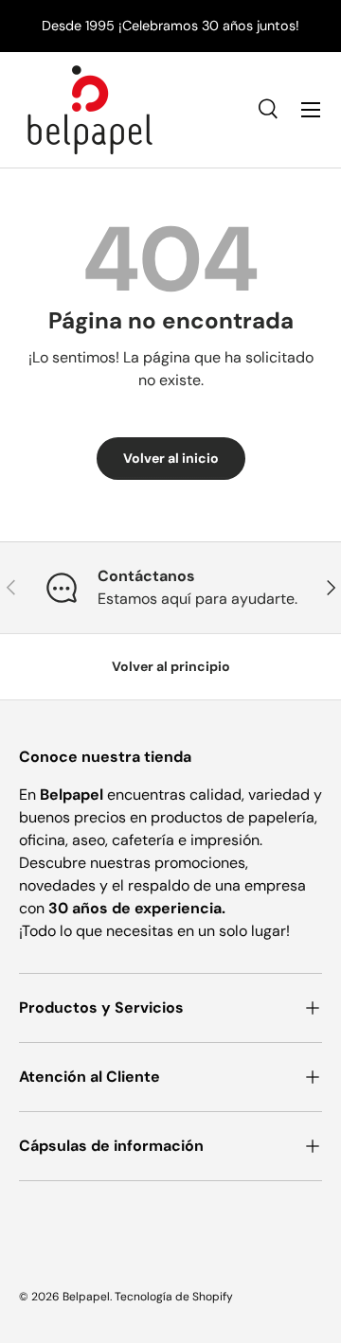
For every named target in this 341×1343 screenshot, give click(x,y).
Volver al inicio (171, 458)
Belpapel (86, 1296)
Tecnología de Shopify (174, 1296)
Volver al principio (171, 666)
